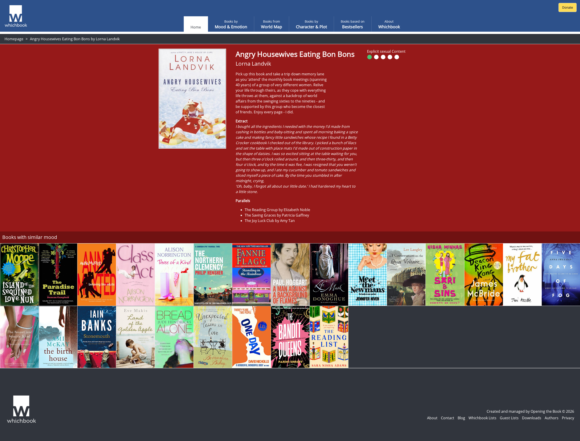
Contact (447, 417)
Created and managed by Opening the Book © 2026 (530, 411)
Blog (461, 417)
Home (196, 27)
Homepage (14, 38)
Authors (551, 417)
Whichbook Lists (482, 417)
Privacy (568, 417)
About (432, 417)
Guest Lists (509, 417)
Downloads (531, 417)
